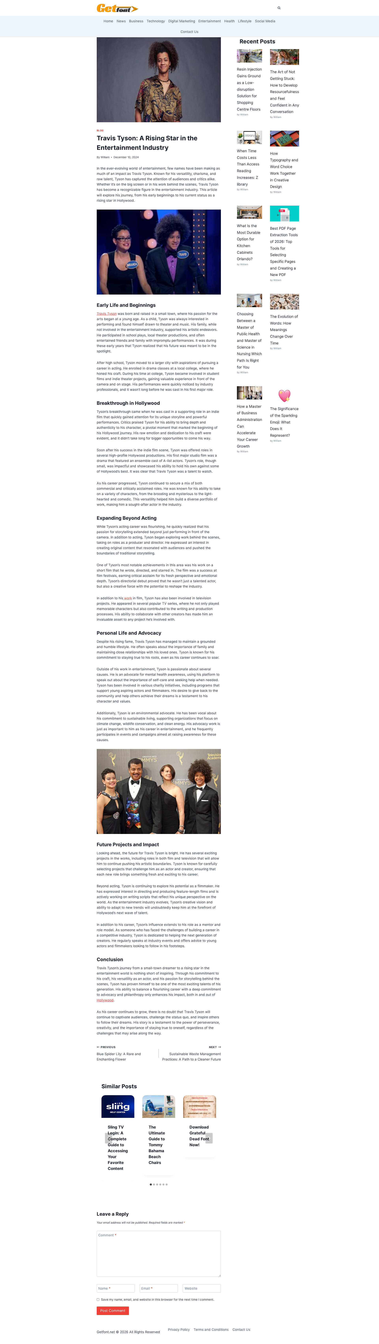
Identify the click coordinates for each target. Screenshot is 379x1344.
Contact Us (189, 32)
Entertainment (209, 21)
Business (136, 21)
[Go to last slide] (108, 1138)
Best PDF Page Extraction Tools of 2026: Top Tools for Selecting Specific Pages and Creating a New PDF (284, 251)
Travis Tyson (107, 314)
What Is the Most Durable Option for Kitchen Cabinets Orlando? (248, 242)
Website (191, 1288)
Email (147, 1288)
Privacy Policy (179, 1330)
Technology (156, 21)
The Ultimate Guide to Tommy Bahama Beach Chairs (157, 1145)
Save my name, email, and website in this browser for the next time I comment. (157, 1299)
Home (108, 21)
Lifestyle (244, 21)
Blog (100, 130)
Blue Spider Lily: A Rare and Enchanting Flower (119, 1053)
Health (229, 21)
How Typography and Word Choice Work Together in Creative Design (284, 170)
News (121, 21)
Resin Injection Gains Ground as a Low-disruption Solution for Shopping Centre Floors (249, 89)
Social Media (265, 21)
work (127, 598)
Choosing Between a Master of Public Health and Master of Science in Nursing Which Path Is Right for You (249, 340)
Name (104, 1288)
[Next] (209, 1138)
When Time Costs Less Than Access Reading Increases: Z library (248, 167)
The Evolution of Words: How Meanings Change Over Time (284, 329)
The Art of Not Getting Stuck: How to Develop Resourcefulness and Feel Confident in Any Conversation (284, 92)
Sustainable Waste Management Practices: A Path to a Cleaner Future (191, 1053)
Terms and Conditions (211, 1330)
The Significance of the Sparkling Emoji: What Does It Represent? (284, 422)
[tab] (151, 1184)
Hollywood (105, 1000)
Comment (107, 1235)
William (105, 157)
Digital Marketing (181, 21)
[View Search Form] (279, 8)
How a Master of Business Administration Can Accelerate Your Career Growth (249, 426)
